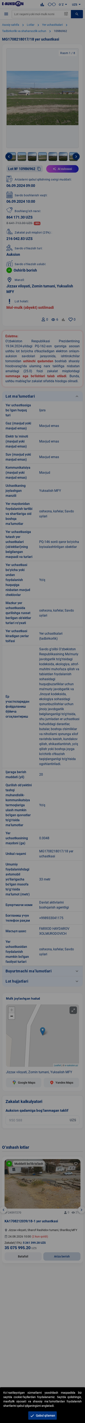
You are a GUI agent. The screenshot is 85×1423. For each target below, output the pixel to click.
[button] (42, 1415)
